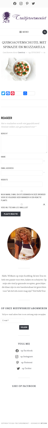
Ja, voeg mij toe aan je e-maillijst (23, 206)
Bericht (4, 133)
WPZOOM (44, 423)
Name (3, 157)
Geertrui (21, 52)
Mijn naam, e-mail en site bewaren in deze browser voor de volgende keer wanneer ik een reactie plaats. (23, 197)
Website (4, 180)
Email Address (7, 168)
